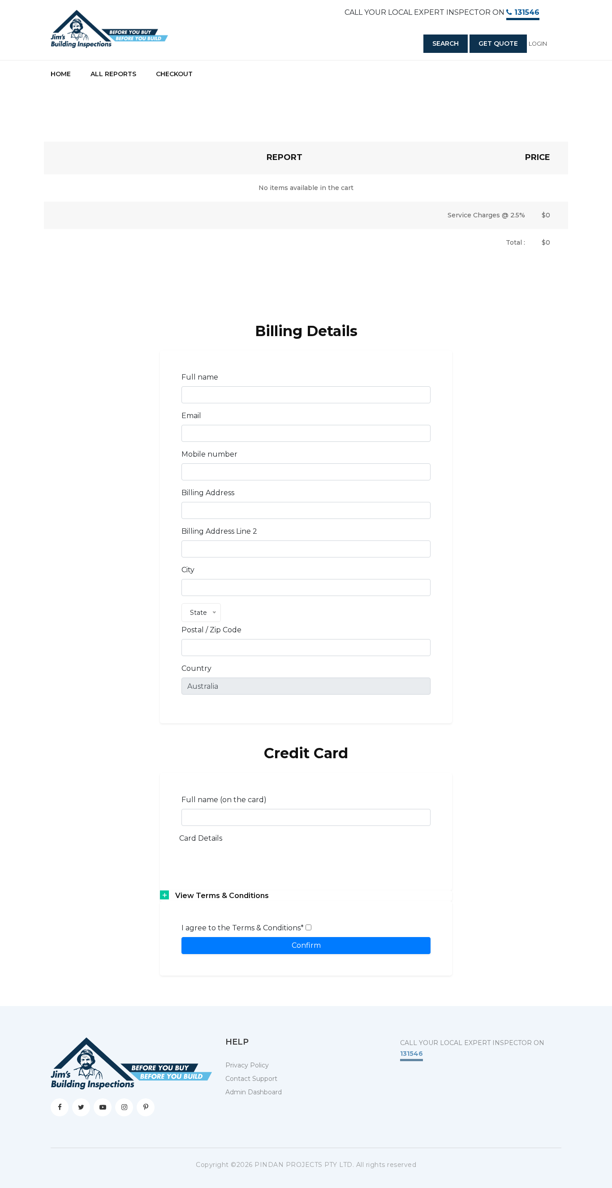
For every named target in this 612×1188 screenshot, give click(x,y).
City (187, 570)
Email (191, 415)
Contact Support (251, 1079)
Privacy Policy (247, 1065)
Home (61, 74)
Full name (199, 377)
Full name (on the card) (224, 799)
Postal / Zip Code (211, 630)
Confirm (306, 945)
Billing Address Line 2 (219, 531)
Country (196, 668)
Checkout (174, 74)
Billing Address (207, 492)
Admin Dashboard (253, 1092)
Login (538, 43)
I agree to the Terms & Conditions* (243, 928)
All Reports (113, 74)
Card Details (200, 838)
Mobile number (209, 454)
